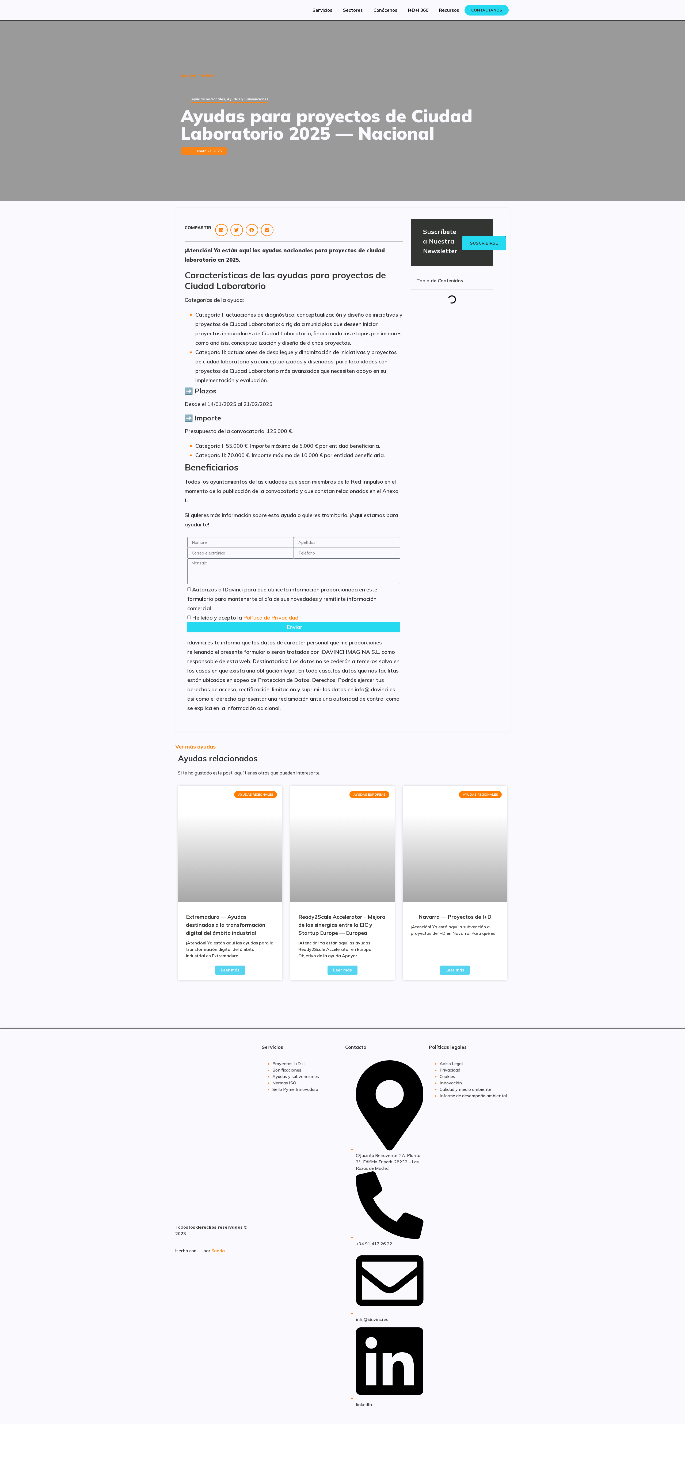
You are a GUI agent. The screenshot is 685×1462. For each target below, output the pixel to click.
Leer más (230, 970)
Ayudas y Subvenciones (247, 99)
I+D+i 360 (418, 10)
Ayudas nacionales (208, 99)
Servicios (322, 10)
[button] (221, 230)
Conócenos (385, 10)
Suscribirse (484, 243)
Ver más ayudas (195, 746)
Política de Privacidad (270, 617)
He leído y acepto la (245, 617)
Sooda (218, 1250)
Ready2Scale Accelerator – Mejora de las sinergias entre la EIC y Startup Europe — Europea (341, 924)
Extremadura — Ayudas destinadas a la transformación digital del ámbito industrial (225, 924)
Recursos (449, 10)
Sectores (353, 10)
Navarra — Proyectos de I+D (455, 916)
